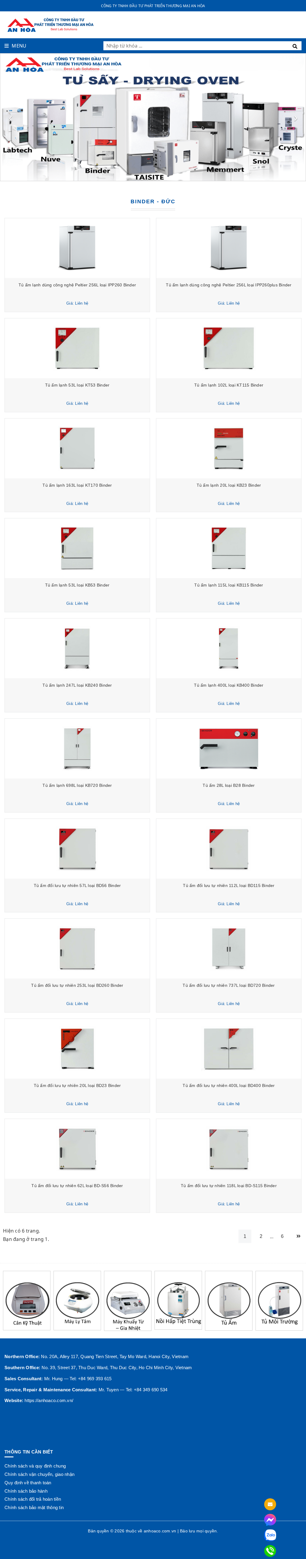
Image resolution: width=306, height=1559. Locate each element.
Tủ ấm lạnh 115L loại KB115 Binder (228, 585)
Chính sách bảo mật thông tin (34, 1507)
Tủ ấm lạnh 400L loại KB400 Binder (228, 685)
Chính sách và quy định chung (35, 1465)
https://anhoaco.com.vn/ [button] (49, 1400)
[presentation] (10, 117)
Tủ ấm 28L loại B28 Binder (229, 785)
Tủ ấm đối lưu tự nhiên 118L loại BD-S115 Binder (229, 1185)
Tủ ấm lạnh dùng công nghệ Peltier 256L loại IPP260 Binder (77, 285)
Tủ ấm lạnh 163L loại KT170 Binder (77, 485)
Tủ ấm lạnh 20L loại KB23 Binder (229, 485)
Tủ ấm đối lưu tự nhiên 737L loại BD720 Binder (229, 985)
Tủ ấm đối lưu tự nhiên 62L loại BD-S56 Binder (77, 1185)
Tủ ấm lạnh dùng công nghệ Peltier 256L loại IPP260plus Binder (228, 285)
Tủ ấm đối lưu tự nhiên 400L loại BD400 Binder (229, 1085)
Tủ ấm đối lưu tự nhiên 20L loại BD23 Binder (77, 1085)
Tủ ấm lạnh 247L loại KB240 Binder (77, 685)
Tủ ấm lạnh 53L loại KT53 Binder (77, 385)
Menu (19, 45)
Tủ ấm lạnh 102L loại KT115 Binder (228, 385)
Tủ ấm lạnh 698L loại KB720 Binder (77, 785)
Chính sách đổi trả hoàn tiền (32, 1499)
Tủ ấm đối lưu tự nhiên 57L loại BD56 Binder (77, 885)
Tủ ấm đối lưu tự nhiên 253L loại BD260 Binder (77, 985)
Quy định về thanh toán (27, 1482)
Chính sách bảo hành (26, 1491)
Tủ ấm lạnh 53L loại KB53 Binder (77, 585)
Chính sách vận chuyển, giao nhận (39, 1474)
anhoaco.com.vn (160, 1531)
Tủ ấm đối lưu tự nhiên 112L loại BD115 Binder (228, 885)
